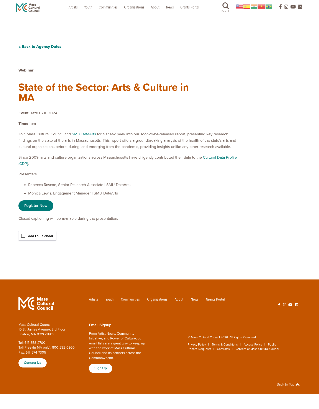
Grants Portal (189, 7)
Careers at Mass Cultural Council (257, 349)
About (155, 7)
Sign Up (100, 368)
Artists (73, 7)
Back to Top (286, 384)
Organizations (134, 7)
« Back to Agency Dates (39, 46)
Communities (108, 7)
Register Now (36, 205)
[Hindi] (254, 6)
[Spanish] (247, 6)
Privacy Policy (197, 344)
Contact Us (32, 363)
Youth (88, 7)
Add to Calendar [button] (40, 236)
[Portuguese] (269, 6)
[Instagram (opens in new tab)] (286, 7)
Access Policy (253, 344)
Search (226, 11)
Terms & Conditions (225, 344)
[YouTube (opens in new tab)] (293, 7)
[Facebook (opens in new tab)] (278, 7)
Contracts (223, 349)
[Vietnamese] (261, 6)
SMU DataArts (84, 134)
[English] (239, 6)
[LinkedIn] (300, 7)
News (170, 7)
